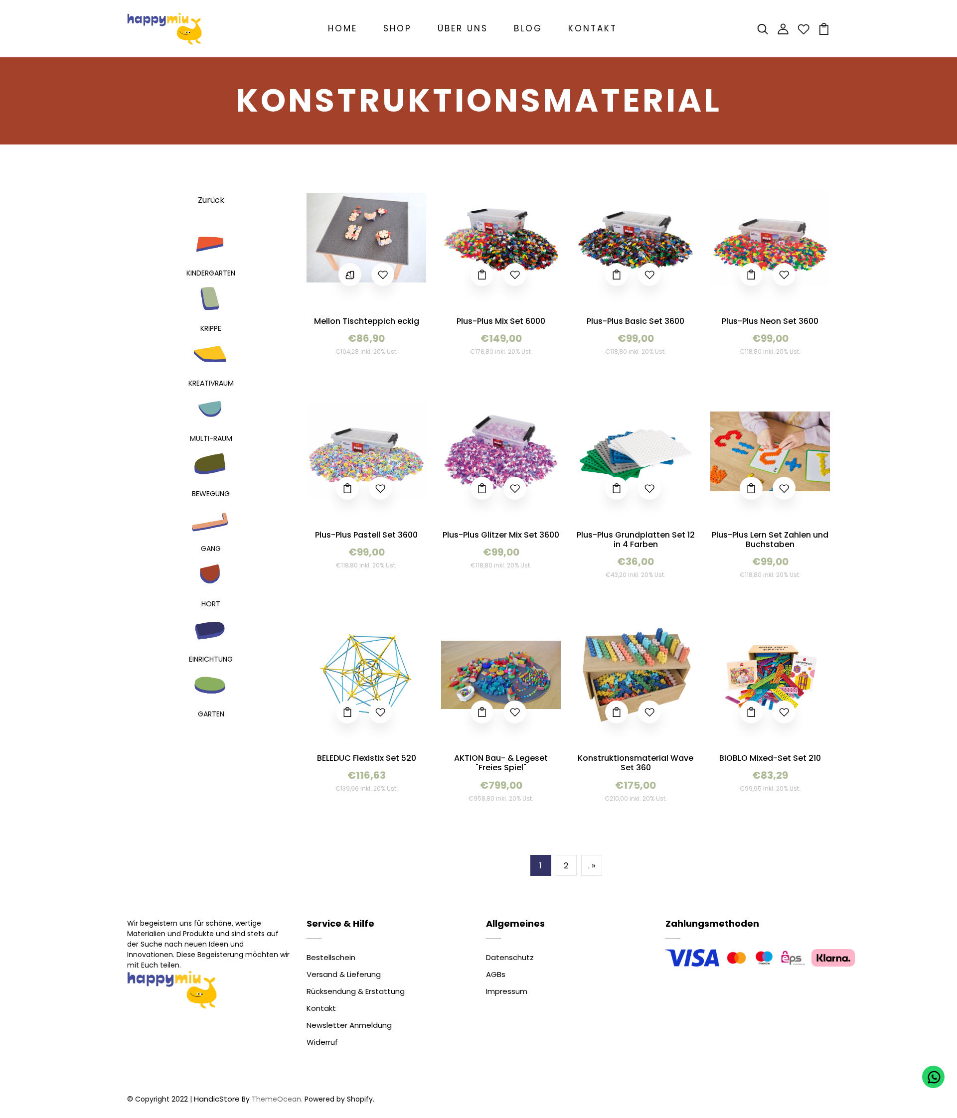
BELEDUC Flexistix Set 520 (366, 758)
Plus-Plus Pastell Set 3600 (366, 535)
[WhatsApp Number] (933, 1077)
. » (591, 865)
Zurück (211, 200)
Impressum (506, 991)
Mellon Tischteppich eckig (366, 321)
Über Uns (463, 28)
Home (342, 28)
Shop (397, 28)
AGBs (495, 974)
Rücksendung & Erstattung (356, 991)
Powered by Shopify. (338, 1099)
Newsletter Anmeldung (349, 1025)
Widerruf (322, 1042)
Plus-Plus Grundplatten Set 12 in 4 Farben (636, 539)
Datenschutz (510, 957)
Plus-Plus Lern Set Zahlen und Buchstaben (770, 539)
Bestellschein (331, 957)
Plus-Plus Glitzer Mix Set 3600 (501, 535)
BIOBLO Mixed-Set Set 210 (770, 758)
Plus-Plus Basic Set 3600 (635, 321)
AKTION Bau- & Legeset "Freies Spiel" (501, 762)
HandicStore (217, 1099)
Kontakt (592, 28)
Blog (528, 28)
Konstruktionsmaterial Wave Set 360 (635, 762)
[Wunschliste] (803, 28)
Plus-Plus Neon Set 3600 (770, 321)
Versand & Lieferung (344, 974)
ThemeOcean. (277, 1099)
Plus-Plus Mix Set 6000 (501, 321)
